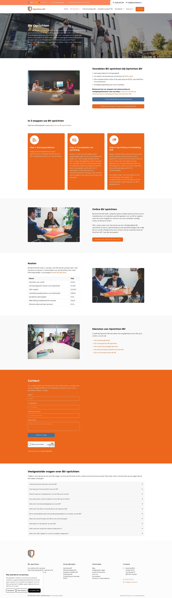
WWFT (65, 578)
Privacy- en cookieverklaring (135, 595)
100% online (129, 76)
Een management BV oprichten (105, 343)
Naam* (30, 395)
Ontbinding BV (67, 574)
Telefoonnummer (34, 412)
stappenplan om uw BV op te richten (58, 125)
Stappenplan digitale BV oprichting (107, 239)
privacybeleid (47, 451)
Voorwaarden (96, 576)
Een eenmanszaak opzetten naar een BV (109, 349)
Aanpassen (10, 590)
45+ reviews (44, 2)
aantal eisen (35, 44)
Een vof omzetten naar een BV (105, 352)
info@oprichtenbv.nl (131, 582)
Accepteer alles (34, 590)
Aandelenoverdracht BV (105, 9)
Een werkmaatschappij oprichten (106, 346)
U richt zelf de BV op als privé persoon (118, 99)
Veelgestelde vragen (98, 570)
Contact (140, 9)
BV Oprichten (74, 9)
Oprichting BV (67, 568)
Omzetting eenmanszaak (71, 576)
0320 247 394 (40, 388)
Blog (93, 568)
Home (66, 9)
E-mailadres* (32, 403)
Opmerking (32, 420)
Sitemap (122, 595)
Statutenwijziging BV (89, 9)
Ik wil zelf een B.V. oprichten (36, 568)
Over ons (129, 9)
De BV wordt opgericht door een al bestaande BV (118, 106)
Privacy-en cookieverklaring (100, 578)
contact (34, 42)
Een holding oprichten (102, 340)
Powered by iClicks (57, 595)
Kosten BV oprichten (58, 272)
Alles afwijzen (21, 590)
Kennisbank (118, 9)
